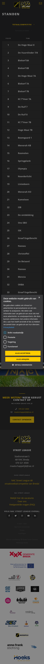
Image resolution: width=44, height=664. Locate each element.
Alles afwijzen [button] (22, 359)
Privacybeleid (8, 327)
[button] (22, 365)
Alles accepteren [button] (22, 353)
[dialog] (22, 332)
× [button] (39, 297)
